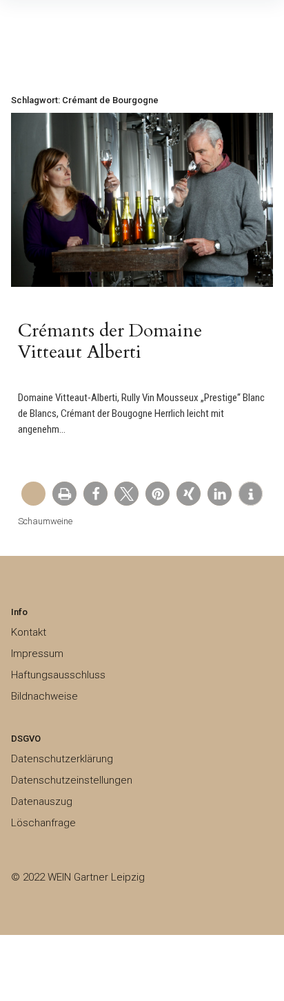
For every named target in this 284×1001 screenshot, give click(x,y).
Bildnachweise (44, 696)
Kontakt (28, 632)
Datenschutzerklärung (62, 759)
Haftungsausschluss (58, 675)
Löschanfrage (43, 823)
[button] (64, 494)
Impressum (37, 653)
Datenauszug (41, 801)
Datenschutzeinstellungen (71, 780)
